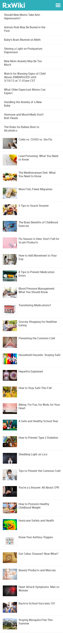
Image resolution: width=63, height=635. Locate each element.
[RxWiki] (14, 5)
